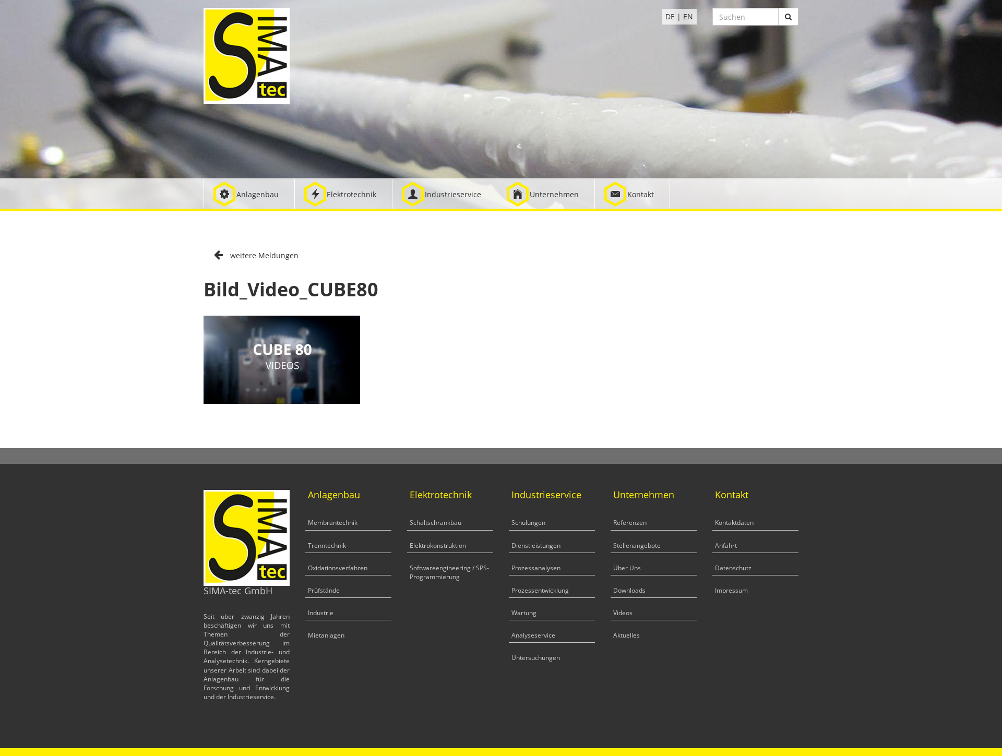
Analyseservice (533, 635)
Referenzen (630, 522)
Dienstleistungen (535, 545)
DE (670, 16)
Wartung (523, 612)
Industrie (320, 612)
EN (688, 16)
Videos (623, 612)
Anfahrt (726, 545)
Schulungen (528, 522)
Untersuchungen (535, 657)
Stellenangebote (637, 545)
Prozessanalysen (535, 567)
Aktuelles (626, 635)
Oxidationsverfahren (337, 567)
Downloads (629, 590)
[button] (249, 194)
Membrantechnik (332, 522)
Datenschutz (733, 567)
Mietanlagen (326, 635)
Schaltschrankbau (435, 522)
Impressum (731, 590)
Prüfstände (324, 590)
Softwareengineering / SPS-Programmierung (449, 572)
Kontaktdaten (734, 522)
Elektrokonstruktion (438, 545)
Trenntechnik (327, 545)
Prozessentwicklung (540, 590)
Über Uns (627, 567)
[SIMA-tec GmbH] (247, 55)
